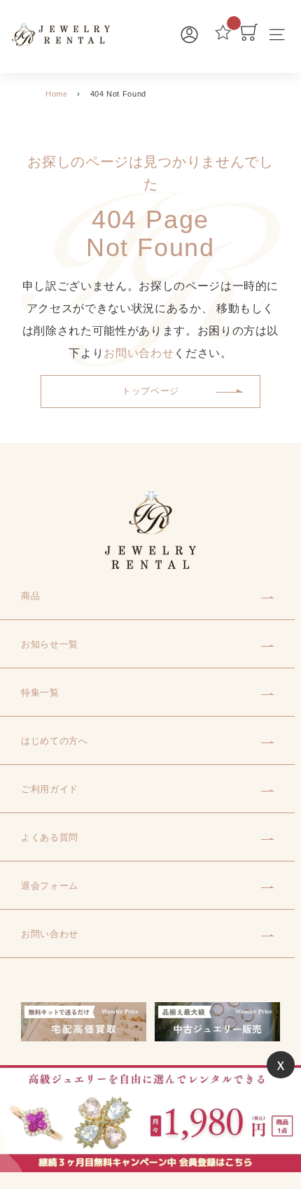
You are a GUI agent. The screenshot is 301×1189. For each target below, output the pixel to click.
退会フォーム (49, 885)
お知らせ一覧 (49, 644)
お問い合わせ (139, 353)
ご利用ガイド (49, 789)
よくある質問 (49, 837)
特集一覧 (40, 692)
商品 (30, 596)
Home (57, 94)
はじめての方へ (54, 741)
